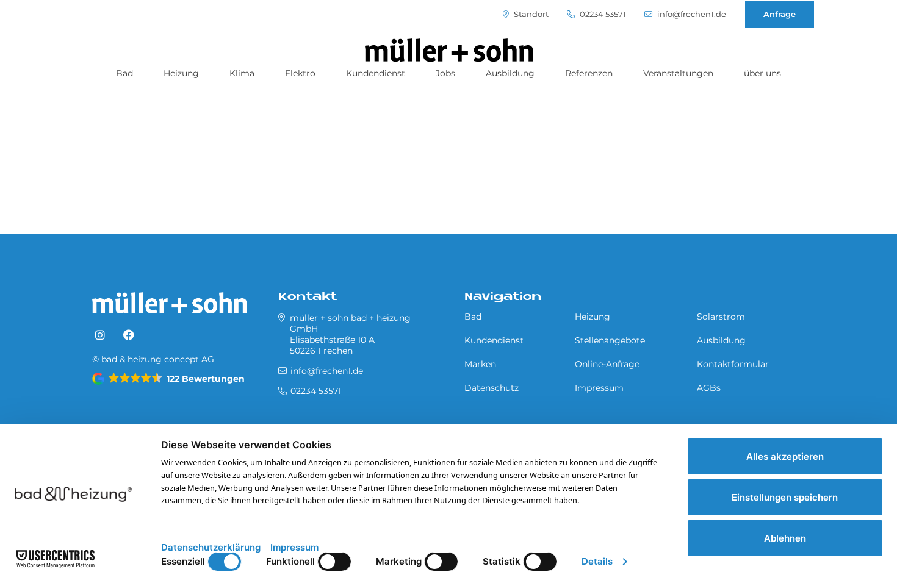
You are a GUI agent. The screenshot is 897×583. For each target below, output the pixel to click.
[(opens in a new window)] (100, 335)
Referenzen (589, 73)
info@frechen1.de (690, 14)
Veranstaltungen (678, 73)
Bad (124, 73)
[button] (169, 379)
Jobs (445, 73)
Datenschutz (491, 387)
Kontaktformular (733, 364)
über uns (762, 73)
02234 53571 (602, 14)
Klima (241, 73)
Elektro (300, 73)
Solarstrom (721, 316)
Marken (480, 364)
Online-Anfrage (607, 364)
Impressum (599, 387)
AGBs (709, 387)
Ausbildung (510, 73)
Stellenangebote (610, 340)
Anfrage (779, 14)
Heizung (181, 73)
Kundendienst (375, 73)
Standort (530, 14)
